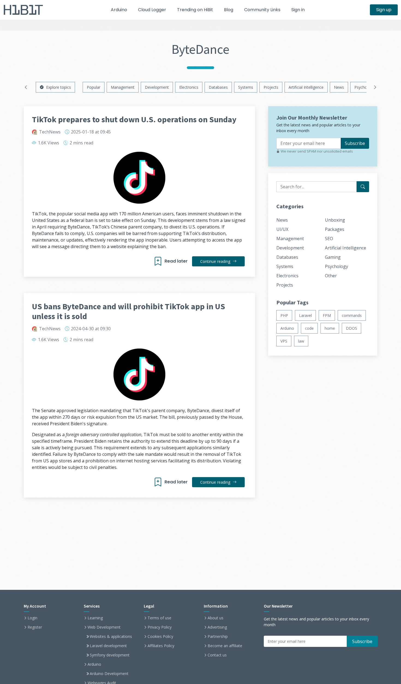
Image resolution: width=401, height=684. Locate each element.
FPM (327, 315)
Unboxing (335, 220)
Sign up (383, 10)
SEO (329, 239)
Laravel (305, 315)
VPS (283, 341)
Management (122, 87)
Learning (95, 618)
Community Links (262, 10)
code (309, 328)
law (301, 341)
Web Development (104, 627)
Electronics (188, 87)
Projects (271, 87)
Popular (93, 87)
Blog (228, 10)
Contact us (217, 655)
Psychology (364, 87)
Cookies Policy (160, 636)
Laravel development (108, 646)
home (330, 328)
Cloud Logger (152, 10)
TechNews (50, 132)
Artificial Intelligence (306, 87)
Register (35, 627)
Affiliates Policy (161, 646)
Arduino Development (109, 674)
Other (331, 276)
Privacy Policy (160, 627)
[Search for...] (363, 186)
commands (352, 315)
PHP (284, 315)
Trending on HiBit (195, 10)
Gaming (333, 257)
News (339, 87)
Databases (218, 87)
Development (157, 87)
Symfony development (110, 655)
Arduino (119, 10)
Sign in (298, 10)
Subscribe (355, 143)
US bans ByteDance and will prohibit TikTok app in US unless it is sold (128, 311)
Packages (334, 229)
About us (215, 618)
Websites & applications (111, 636)
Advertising (217, 627)
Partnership (218, 636)
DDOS (351, 328)
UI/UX (282, 229)
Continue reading (215, 261)
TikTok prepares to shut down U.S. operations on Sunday (134, 119)
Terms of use (159, 618)
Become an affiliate (225, 646)
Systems (245, 87)
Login (32, 618)
